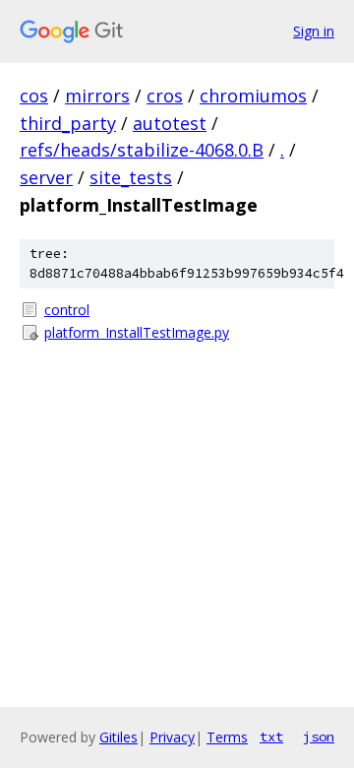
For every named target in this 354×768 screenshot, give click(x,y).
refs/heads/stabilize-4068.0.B (142, 149)
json (318, 736)
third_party (68, 123)
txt (271, 736)
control (66, 309)
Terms (227, 737)
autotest (169, 123)
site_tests (130, 177)
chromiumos (253, 95)
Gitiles (118, 737)
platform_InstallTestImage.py (136, 332)
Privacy (172, 737)
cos (34, 95)
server (46, 177)
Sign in (313, 31)
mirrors (97, 95)
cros (165, 95)
